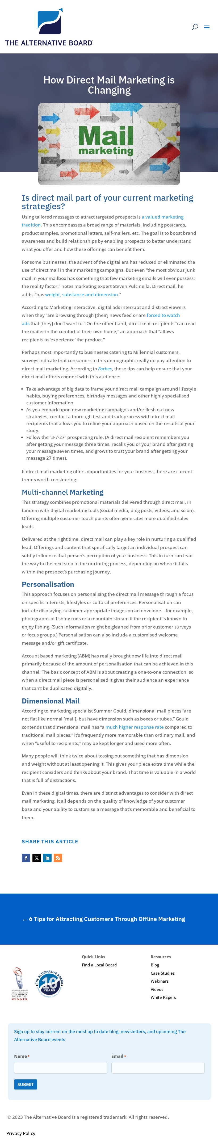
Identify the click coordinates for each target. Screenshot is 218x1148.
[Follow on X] (36, 858)
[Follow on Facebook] (26, 858)
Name (22, 1056)
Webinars (160, 981)
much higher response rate (135, 727)
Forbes (105, 369)
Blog (155, 964)
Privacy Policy (20, 1133)
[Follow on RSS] (58, 858)
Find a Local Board (99, 964)
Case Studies (163, 973)
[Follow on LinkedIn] (47, 858)
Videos (157, 989)
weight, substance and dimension (81, 294)
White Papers (163, 997)
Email (118, 1056)
